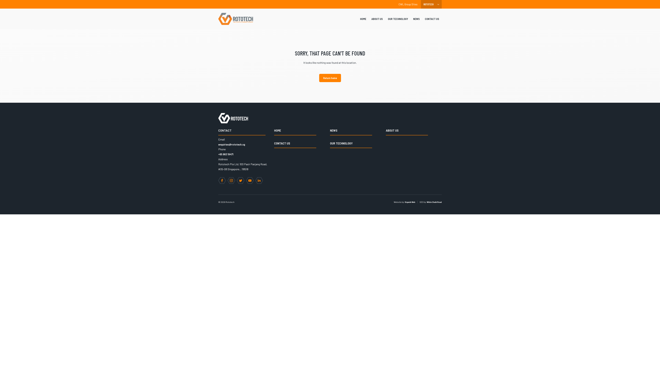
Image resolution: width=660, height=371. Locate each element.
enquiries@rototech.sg (231, 144)
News (416, 18)
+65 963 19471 (225, 154)
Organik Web (410, 202)
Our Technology (398, 18)
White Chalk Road (434, 202)
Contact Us (432, 18)
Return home (330, 78)
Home (363, 18)
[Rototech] (236, 19)
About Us (377, 18)
